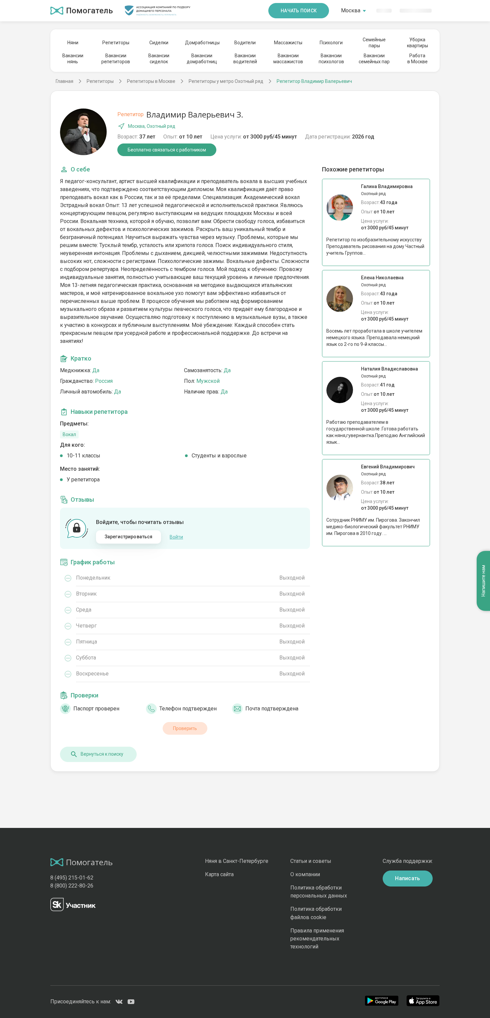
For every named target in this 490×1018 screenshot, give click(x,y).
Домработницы (202, 42)
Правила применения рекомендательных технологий (317, 938)
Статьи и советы (310, 861)
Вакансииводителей (245, 58)
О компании (305, 874)
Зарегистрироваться (129, 536)
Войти (176, 537)
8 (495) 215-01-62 (71, 878)
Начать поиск (299, 10)
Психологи (331, 42)
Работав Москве (417, 58)
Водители (245, 42)
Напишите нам (483, 581)
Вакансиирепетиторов (115, 58)
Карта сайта (219, 874)
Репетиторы (115, 42)
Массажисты (288, 42)
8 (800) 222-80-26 (71, 886)
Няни (72, 42)
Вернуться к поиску (102, 754)
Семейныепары (374, 42)
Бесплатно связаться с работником (167, 149)
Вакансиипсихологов (331, 58)
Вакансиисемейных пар (374, 58)
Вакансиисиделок (158, 58)
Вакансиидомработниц (202, 58)
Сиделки (158, 42)
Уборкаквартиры (417, 42)
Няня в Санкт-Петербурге (236, 861)
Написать (407, 878)
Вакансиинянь (72, 58)
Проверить (185, 728)
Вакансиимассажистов (288, 58)
